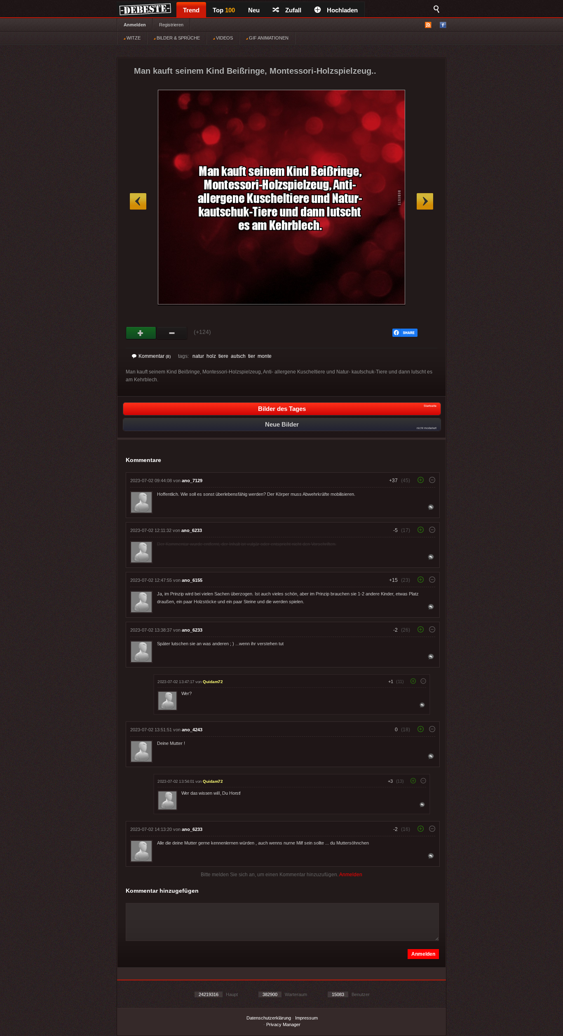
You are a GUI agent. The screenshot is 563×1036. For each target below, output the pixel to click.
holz (211, 356)
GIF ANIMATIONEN (268, 37)
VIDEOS (224, 37)
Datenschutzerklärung (268, 1017)
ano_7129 (192, 480)
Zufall (293, 10)
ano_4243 (192, 729)
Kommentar (154, 356)
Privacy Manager (283, 1024)
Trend (191, 10)
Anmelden (135, 24)
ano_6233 (191, 530)
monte (265, 356)
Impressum (306, 1017)
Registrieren (171, 24)
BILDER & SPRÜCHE (177, 37)
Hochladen (342, 10)
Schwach (172, 333)
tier (251, 356)
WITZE (133, 37)
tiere (223, 356)
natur (198, 356)
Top (224, 10)
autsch (238, 356)
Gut (141, 333)
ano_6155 (192, 580)
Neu (254, 10)
